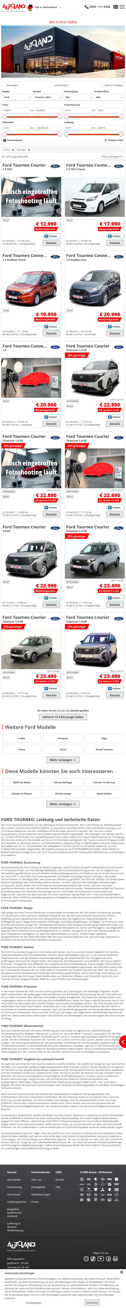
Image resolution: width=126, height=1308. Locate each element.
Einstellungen (33, 1302)
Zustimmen (92, 1302)
